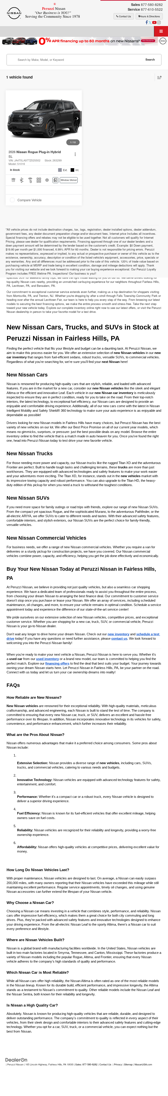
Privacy (118, 1064)
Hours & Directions (150, 16)
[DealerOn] (16, 1059)
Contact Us (124, 16)
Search (150, 59)
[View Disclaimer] (47, 180)
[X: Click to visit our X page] (150, 22)
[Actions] (75, 154)
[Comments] (55, 180)
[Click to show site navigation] (161, 31)
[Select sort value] (158, 77)
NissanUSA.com (143, 1064)
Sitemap (128, 1064)
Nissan (52, 12)
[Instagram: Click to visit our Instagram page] (159, 22)
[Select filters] (150, 77)
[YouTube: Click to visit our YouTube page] (154, 22)
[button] (77, 118)
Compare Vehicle (30, 200)
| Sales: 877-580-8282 (85, 1064)
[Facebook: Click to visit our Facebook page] (146, 22)
